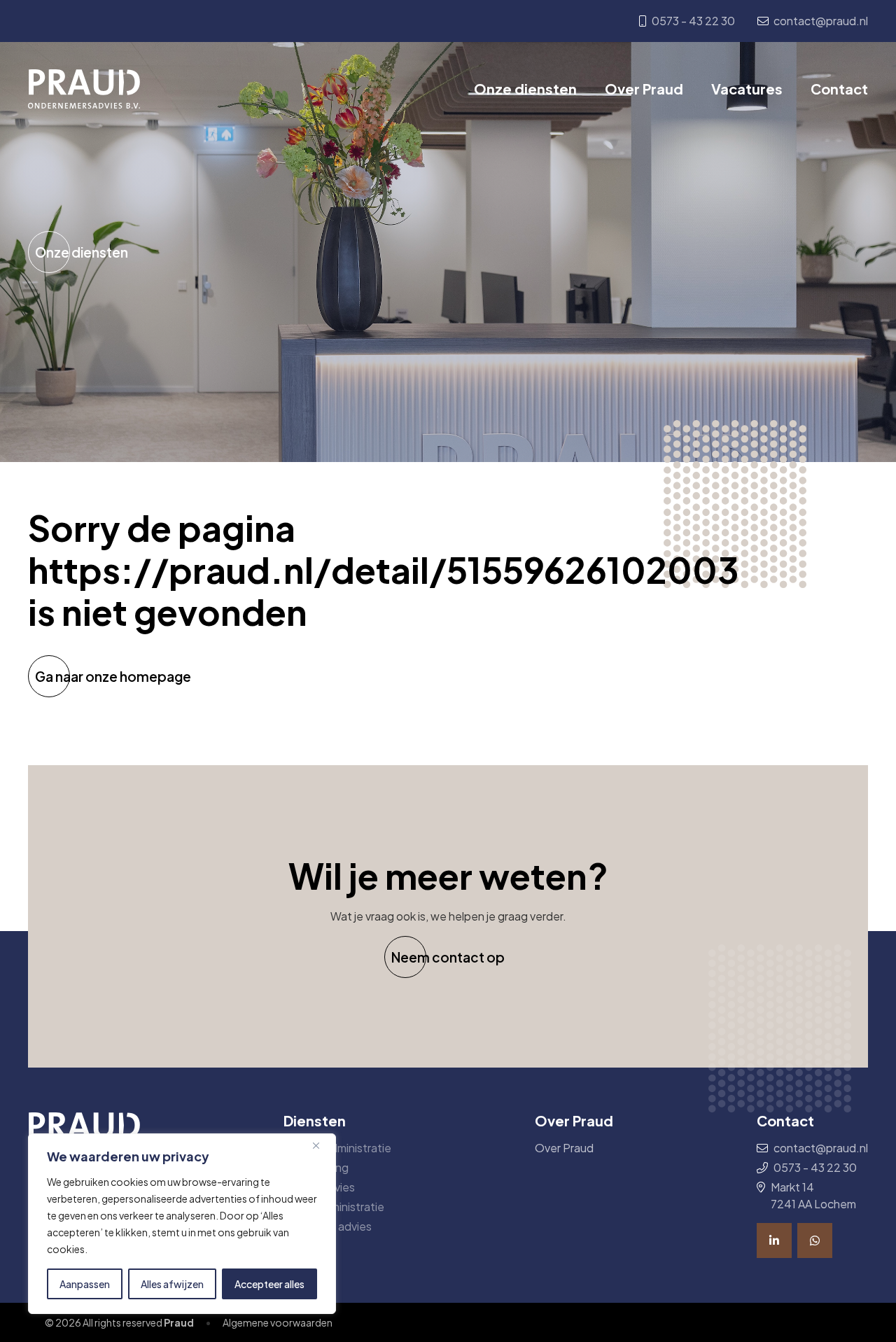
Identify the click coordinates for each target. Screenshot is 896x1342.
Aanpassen (84, 1284)
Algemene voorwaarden (277, 1322)
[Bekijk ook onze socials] (774, 1240)
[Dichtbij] (321, 1145)
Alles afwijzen (172, 1284)
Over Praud (644, 88)
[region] (182, 1223)
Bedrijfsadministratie (337, 1147)
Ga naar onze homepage (113, 676)
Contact (839, 88)
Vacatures (747, 88)
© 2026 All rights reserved (119, 1322)
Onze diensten (525, 88)
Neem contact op (448, 957)
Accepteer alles (269, 1284)
